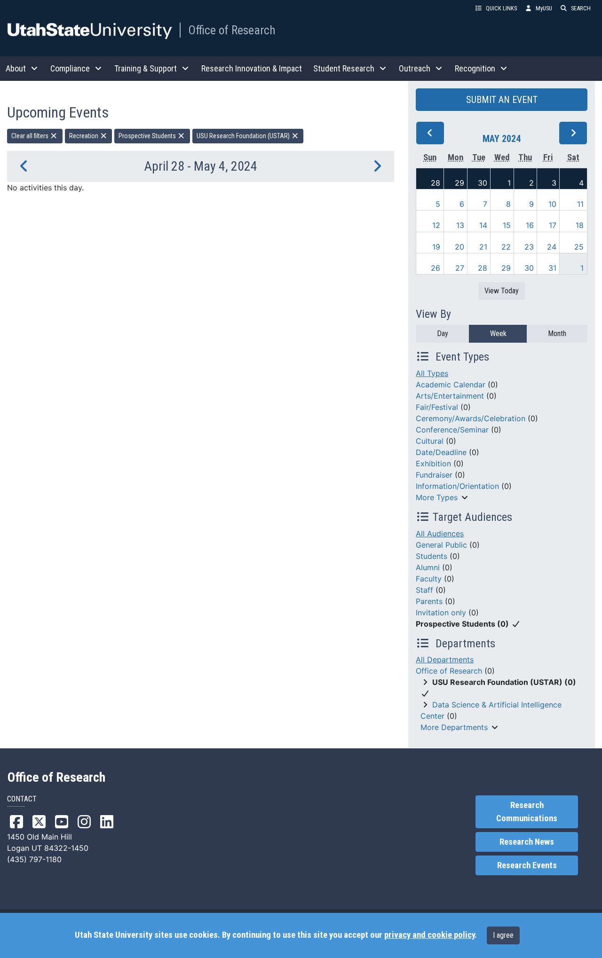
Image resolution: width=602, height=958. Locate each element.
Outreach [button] (414, 68)
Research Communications (526, 812)
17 (552, 225)
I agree (503, 935)
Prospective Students (148, 136)
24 (551, 246)
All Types (432, 373)
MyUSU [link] (544, 8)
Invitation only (441, 612)
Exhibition (433, 463)
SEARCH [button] (581, 8)
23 (529, 246)
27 (459, 268)
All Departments (445, 659)
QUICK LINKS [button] (501, 8)
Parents (429, 601)
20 (459, 246)
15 (507, 225)
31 (552, 268)
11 (580, 204)
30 (482, 183)
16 (530, 225)
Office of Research (232, 30)
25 (579, 246)
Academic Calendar (450, 384)
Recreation (84, 136)
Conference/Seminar (452, 429)
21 (483, 246)
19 (436, 246)
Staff (424, 590)
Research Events (527, 865)
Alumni (428, 567)
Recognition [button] (475, 68)
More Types (437, 497)
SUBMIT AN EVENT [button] (502, 99)
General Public (441, 545)
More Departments (454, 727)
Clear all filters (30, 136)
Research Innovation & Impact (251, 68)
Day (442, 333)
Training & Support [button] (145, 68)
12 (436, 225)
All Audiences (440, 533)
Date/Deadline (441, 452)
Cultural (430, 441)
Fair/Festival (437, 407)
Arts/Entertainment (450, 395)
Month (557, 333)
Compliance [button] (70, 68)
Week (498, 333)
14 (483, 225)
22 (506, 246)
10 (552, 204)
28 (435, 183)
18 (580, 225)
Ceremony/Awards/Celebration (470, 418)
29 (459, 183)
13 (460, 225)
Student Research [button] (343, 68)
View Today (501, 290)
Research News (526, 842)
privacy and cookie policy (429, 935)
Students (431, 556)
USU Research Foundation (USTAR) (244, 136)
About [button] (16, 68)
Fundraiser (434, 474)
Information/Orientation (457, 486)
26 (435, 268)
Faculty (429, 578)
